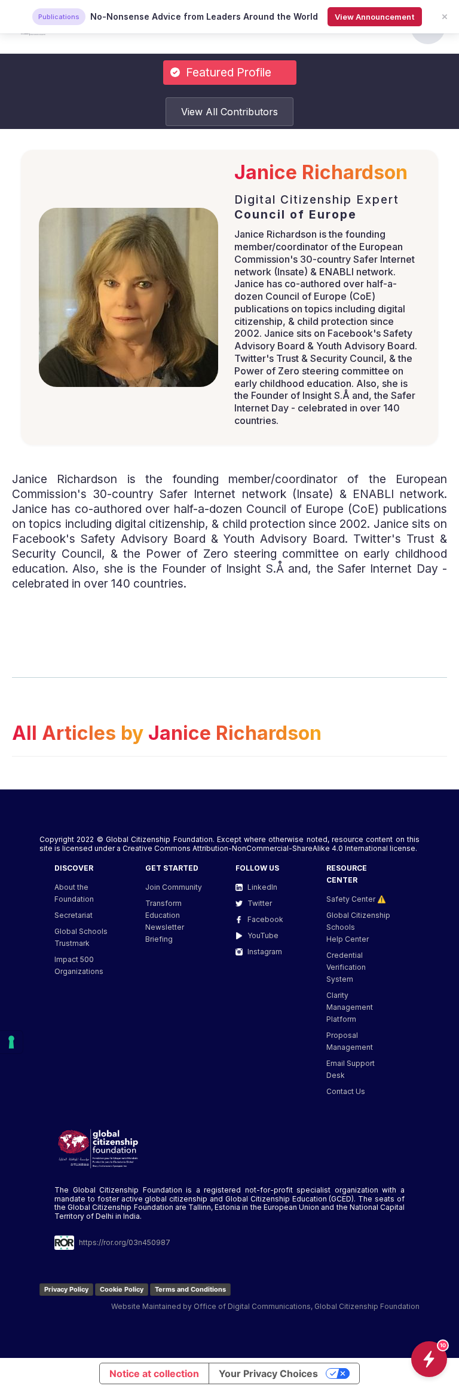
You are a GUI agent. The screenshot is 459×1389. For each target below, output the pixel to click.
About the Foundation (74, 893)
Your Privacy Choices (268, 1373)
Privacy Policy (66, 1289)
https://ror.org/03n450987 (124, 1242)
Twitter (259, 903)
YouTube (263, 935)
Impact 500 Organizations (78, 965)
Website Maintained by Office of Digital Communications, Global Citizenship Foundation (265, 1306)
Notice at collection (154, 1373)
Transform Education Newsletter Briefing (164, 921)
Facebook (265, 919)
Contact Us (345, 1091)
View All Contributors (229, 112)
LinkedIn (262, 887)
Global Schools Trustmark (81, 937)
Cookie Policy (121, 1289)
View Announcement (375, 16)
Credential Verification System (346, 967)
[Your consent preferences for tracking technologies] (11, 1042)
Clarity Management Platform (349, 1007)
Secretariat (73, 915)
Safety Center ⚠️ (356, 899)
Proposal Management (349, 1041)
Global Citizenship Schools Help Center (358, 927)
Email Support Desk (350, 1069)
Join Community (173, 887)
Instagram (264, 951)
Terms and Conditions (190, 1289)
